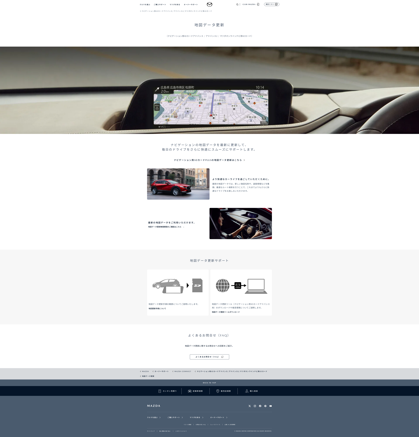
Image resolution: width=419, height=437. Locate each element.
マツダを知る (175, 4)
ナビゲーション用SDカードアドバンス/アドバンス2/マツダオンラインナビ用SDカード (177, 11)
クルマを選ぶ (145, 4)
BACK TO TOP (209, 383)
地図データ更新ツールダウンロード (226, 312)
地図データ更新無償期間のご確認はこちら (164, 227)
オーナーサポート (191, 4)
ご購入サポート (160, 4)
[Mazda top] (209, 4)
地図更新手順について (157, 309)
